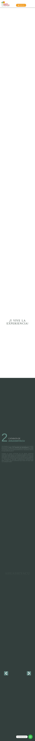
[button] (4, 673)
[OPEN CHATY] (30, 737)
